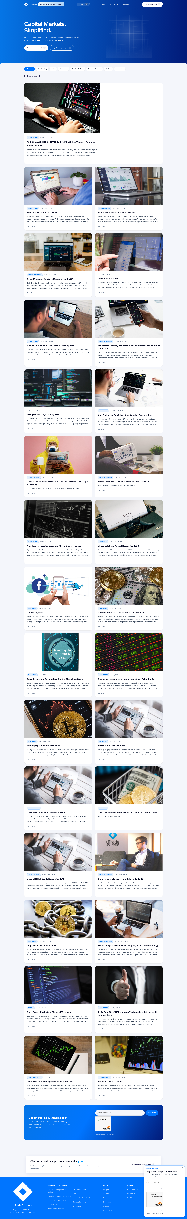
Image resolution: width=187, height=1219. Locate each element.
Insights (105, 4)
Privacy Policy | (15, 1212)
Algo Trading (42, 69)
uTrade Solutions (41, 40)
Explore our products (34, 48)
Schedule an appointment (141, 1164)
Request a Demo (151, 4)
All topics (29, 69)
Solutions (125, 4)
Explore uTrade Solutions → (154, 1213)
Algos (112, 4)
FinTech (108, 69)
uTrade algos (57, 40)
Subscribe (152, 1113)
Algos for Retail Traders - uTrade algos (52, 4)
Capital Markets (77, 69)
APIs (118, 4)
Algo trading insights (60, 48)
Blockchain (63, 69)
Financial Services (94, 69)
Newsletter (120, 69)
